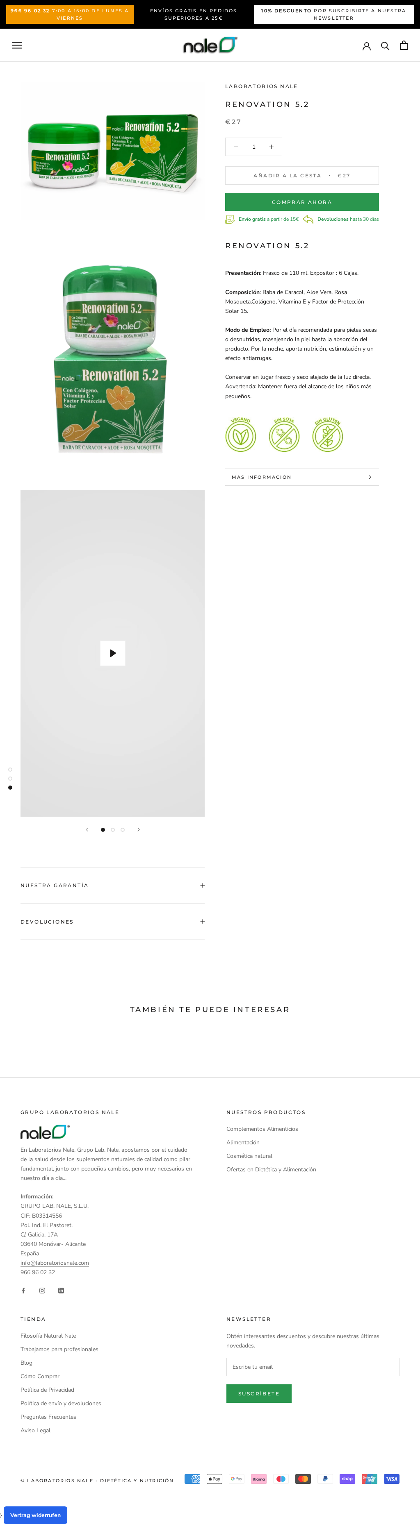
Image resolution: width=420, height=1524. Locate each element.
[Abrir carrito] (404, 45)
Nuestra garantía (55, 885)
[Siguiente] (138, 829)
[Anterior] (87, 829)
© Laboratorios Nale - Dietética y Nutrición (97, 1480)
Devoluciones (47, 922)
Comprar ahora (302, 202)
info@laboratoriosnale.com (55, 1263)
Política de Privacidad (47, 1390)
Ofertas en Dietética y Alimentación (271, 1169)
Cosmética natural (249, 1156)
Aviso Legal (35, 1430)
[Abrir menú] (17, 45)
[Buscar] (385, 45)
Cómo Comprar (40, 1376)
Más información (262, 477)
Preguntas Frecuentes (48, 1417)
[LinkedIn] (61, 1290)
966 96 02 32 (38, 1272)
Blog (26, 1363)
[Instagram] (42, 1290)
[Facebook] (23, 1290)
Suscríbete (259, 1393)
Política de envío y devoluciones (61, 1403)
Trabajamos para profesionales (59, 1349)
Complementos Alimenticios (262, 1129)
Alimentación (243, 1142)
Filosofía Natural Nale (48, 1336)
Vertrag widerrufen (35, 1515)
